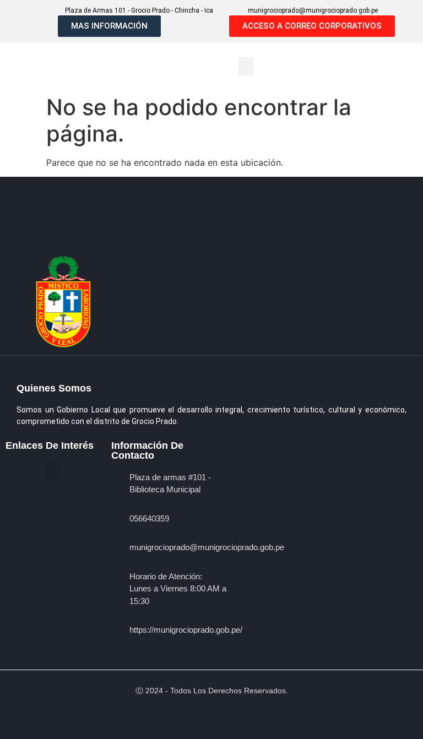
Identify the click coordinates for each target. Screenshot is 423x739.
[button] (246, 66)
